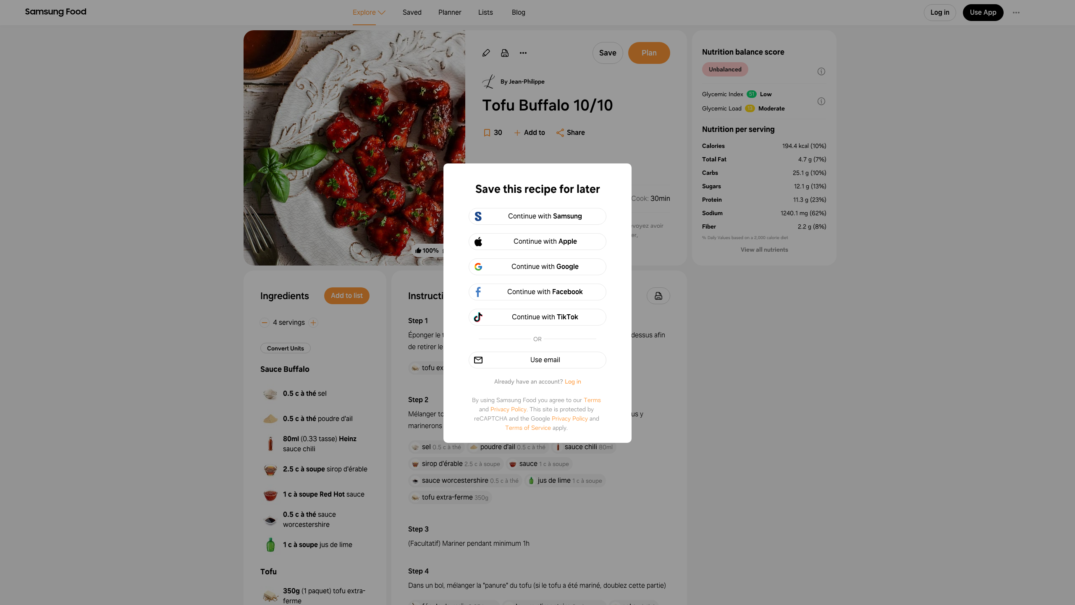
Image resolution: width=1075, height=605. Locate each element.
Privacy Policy (508, 409)
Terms (592, 400)
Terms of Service (528, 427)
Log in (573, 381)
